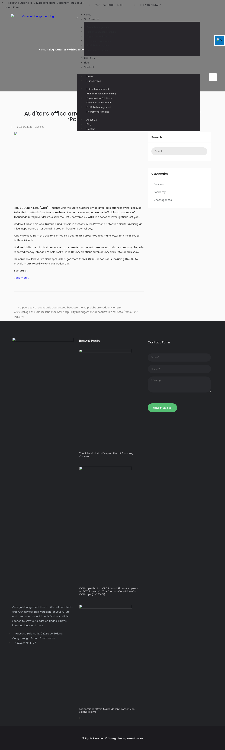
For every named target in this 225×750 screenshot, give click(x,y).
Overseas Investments (98, 41)
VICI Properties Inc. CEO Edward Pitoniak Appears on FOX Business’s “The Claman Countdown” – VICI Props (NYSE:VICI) (108, 591)
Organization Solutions (99, 36)
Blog (88, 124)
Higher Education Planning (101, 31)
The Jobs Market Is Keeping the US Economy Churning (106, 455)
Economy (160, 192)
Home (89, 76)
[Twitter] (213, 66)
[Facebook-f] (207, 66)
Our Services (91, 19)
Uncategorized (163, 200)
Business (159, 184)
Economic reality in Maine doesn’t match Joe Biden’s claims (107, 710)
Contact (89, 67)
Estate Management (97, 27)
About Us (89, 58)
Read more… (21, 277)
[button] (138, 72)
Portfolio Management (98, 45)
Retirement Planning (97, 50)
